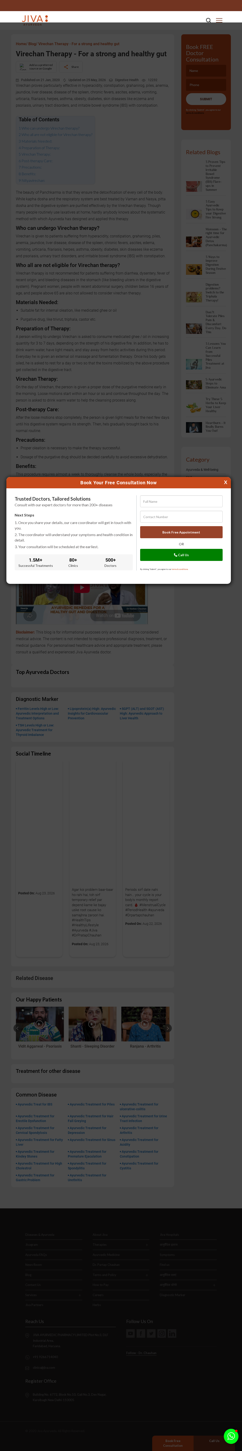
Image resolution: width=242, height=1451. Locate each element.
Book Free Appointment (181, 532)
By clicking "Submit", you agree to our (164, 569)
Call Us (183, 555)
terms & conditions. (180, 569)
